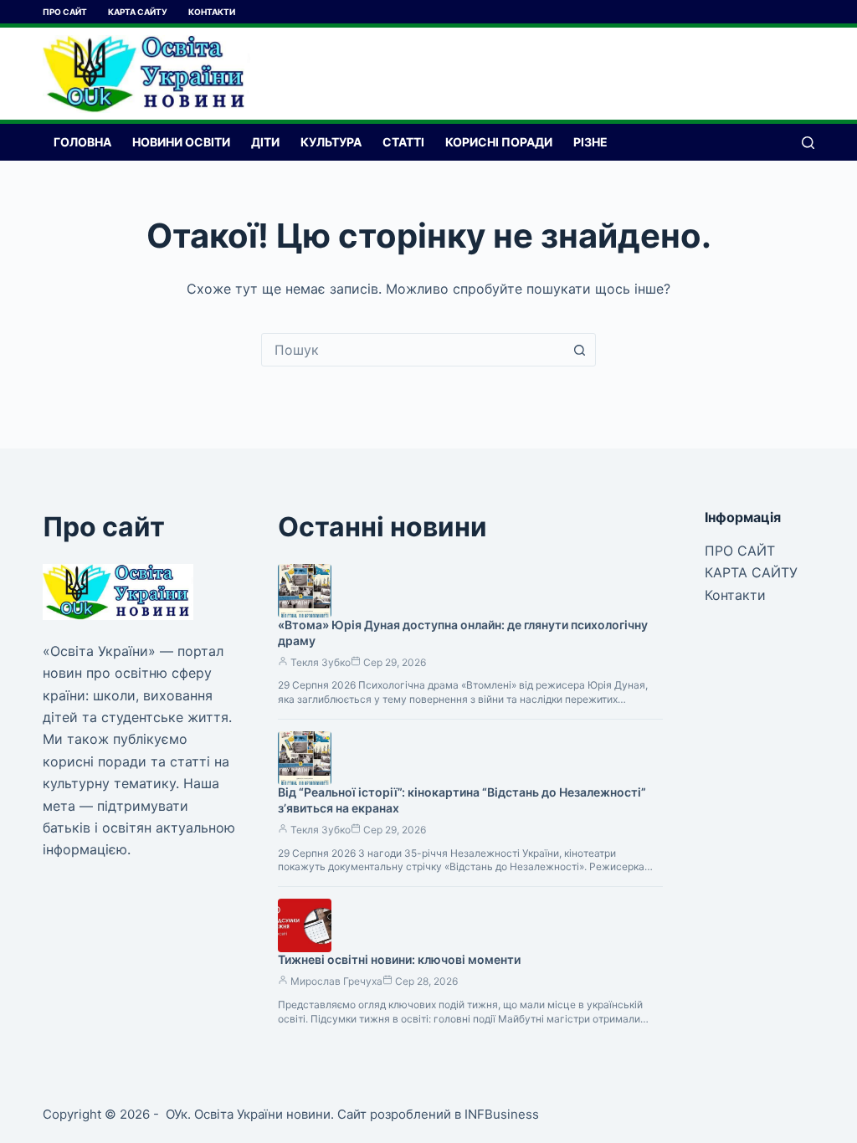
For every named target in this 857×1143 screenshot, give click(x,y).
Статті (403, 142)
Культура (331, 142)
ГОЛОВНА (82, 142)
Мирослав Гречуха (336, 981)
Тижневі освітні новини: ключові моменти (399, 959)
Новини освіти (181, 142)
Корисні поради (498, 142)
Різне (590, 142)
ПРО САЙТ (65, 12)
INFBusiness (501, 1114)
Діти (265, 142)
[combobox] (412, 349)
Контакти (211, 12)
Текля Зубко (320, 662)
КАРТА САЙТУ (137, 12)
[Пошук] (808, 142)
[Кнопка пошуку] (579, 350)
